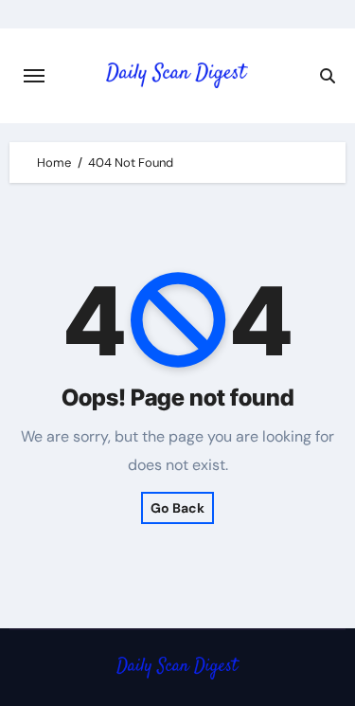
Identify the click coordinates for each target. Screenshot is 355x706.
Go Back (177, 507)
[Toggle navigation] (34, 75)
